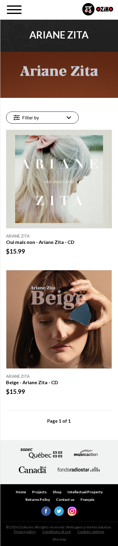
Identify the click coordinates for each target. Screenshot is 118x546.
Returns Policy (37, 499)
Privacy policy (25, 531)
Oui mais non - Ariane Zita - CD (40, 242)
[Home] (97, 9)
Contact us (65, 499)
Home (21, 492)
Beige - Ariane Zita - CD (32, 382)
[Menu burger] (14, 10)
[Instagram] (72, 514)
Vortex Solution (98, 527)
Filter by (30, 117)
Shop (57, 492)
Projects (39, 492)
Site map (59, 539)
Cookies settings (90, 531)
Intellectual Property (85, 492)
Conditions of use (56, 531)
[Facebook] (46, 514)
